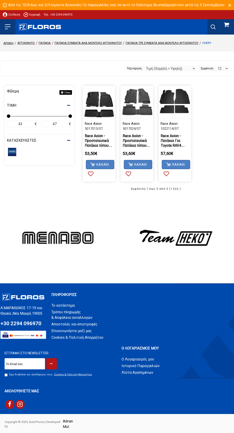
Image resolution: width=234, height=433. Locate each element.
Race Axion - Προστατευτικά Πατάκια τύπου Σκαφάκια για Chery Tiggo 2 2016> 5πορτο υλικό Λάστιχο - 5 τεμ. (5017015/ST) (98, 141)
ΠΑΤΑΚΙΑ (45, 43)
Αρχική (8, 43)
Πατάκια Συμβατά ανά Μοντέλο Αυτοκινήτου (88, 43)
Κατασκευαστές (21, 140)
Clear (67, 92)
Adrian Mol (68, 424)
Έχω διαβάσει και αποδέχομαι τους (50, 374)
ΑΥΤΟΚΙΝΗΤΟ (26, 43)
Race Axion (93, 124)
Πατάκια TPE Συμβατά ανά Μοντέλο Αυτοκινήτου (162, 43)
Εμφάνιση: (207, 68)
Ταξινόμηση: (134, 68)
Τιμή (11, 105)
